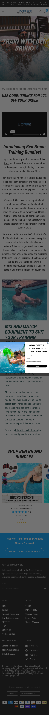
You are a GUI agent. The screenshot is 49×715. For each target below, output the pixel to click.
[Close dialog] (47, 343)
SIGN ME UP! (36, 366)
